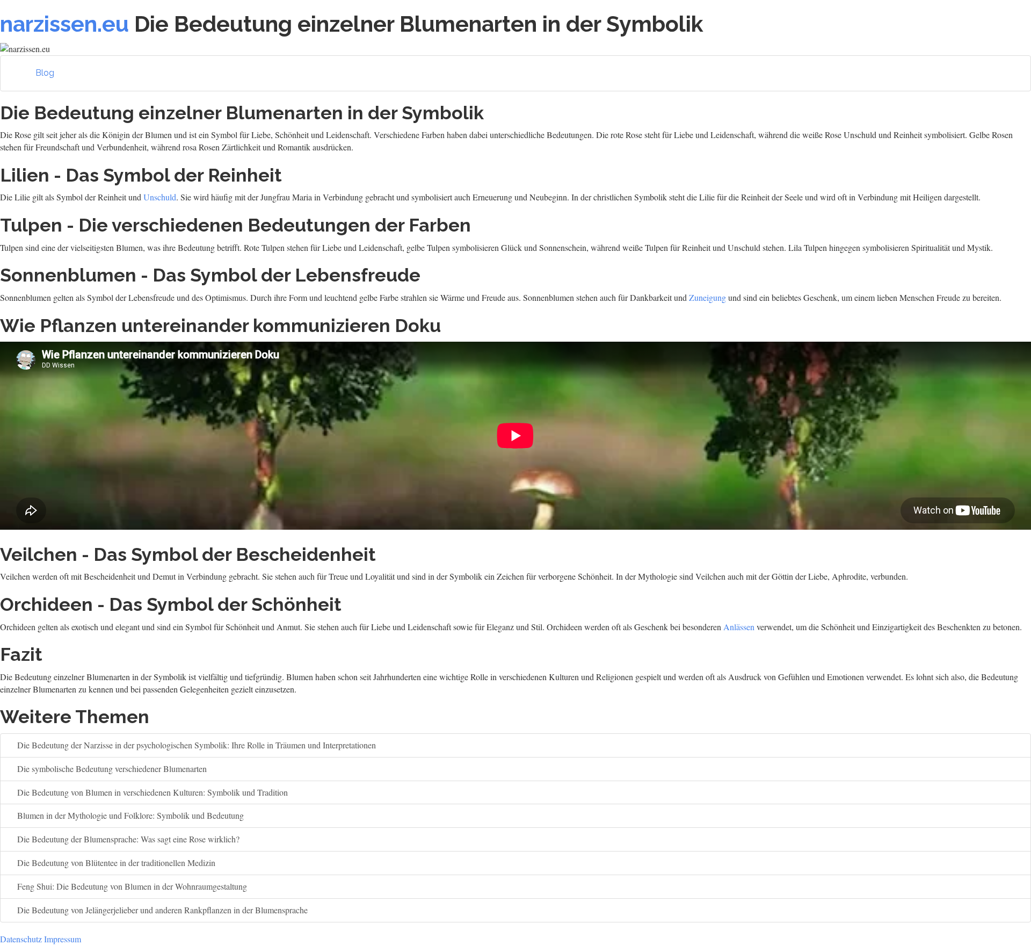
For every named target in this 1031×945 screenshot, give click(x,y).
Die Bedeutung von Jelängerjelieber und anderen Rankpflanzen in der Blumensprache (161, 909)
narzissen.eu (64, 24)
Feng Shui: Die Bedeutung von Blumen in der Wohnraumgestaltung (131, 886)
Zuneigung (707, 297)
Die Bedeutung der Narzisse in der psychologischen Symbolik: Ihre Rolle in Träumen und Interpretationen (195, 745)
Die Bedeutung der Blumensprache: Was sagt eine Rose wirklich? (127, 839)
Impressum (62, 938)
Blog (44, 73)
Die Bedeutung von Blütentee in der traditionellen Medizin (115, 862)
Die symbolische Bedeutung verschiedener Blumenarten (111, 768)
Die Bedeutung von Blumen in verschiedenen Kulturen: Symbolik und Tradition (151, 792)
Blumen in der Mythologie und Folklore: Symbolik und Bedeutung (129, 815)
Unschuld (159, 197)
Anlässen (738, 626)
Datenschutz (21, 938)
